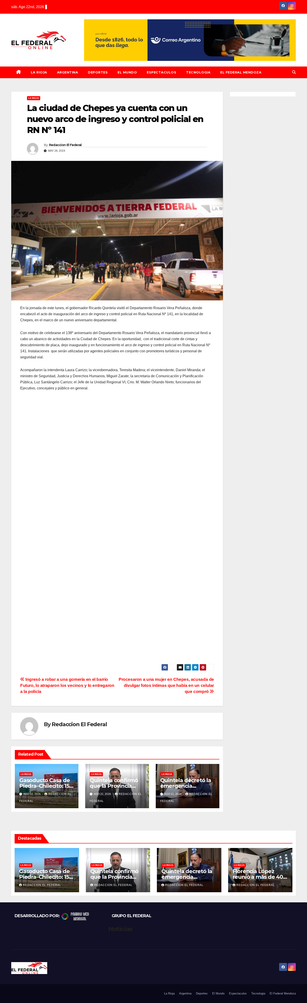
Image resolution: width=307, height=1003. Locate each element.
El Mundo (127, 72)
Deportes (98, 72)
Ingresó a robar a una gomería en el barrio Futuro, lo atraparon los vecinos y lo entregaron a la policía (67, 685)
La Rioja (39, 72)
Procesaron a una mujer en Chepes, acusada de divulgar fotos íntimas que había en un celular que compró (166, 685)
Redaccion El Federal (65, 145)
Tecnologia (198, 72)
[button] (294, 72)
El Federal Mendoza (240, 72)
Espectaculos (161, 72)
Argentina (67, 72)
